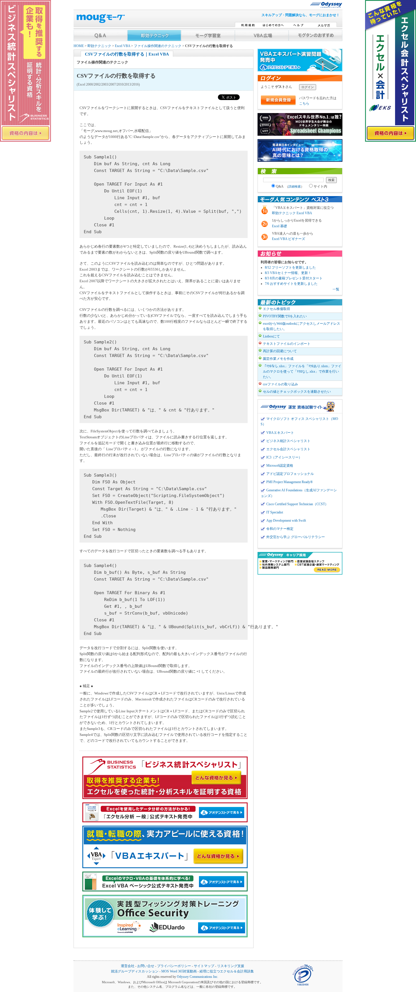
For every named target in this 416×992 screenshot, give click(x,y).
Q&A (290, 186)
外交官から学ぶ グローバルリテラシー (295, 537)
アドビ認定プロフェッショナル (290, 474)
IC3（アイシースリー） (284, 457)
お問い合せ (145, 966)
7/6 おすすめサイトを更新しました (291, 284)
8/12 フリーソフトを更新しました (290, 267)
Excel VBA (122, 46)
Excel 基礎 (279, 226)
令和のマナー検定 (279, 529)
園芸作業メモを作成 (278, 359)
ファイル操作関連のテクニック (157, 46)
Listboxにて (271, 336)
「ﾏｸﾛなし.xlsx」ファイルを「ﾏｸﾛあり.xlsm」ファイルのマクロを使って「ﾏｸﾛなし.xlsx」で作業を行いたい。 (302, 371)
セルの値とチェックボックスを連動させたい (297, 392)
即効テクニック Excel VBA (292, 213)
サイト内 (320, 186)
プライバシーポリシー (174, 966)
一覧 (336, 289)
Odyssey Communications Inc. (197, 977)
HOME (79, 46)
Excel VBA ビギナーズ (288, 239)
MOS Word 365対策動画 (179, 971)
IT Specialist (274, 512)
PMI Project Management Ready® (289, 482)
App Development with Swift (286, 520)
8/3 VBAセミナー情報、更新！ (288, 273)
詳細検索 (294, 186)
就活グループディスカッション (134, 971)
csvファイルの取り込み (280, 384)
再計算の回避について (280, 351)
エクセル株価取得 (276, 309)
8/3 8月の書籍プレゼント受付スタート (294, 278)
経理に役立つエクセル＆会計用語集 (227, 971)
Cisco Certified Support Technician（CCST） (297, 504)
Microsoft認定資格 (279, 466)
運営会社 (127, 966)
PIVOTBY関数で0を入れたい (285, 316)
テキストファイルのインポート (286, 344)
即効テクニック (99, 46)
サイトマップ (204, 966)
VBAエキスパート (280, 433)
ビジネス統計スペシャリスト (288, 441)
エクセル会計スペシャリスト (288, 449)
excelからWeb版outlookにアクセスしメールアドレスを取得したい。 (301, 326)
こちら (304, 103)
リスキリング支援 (230, 966)
